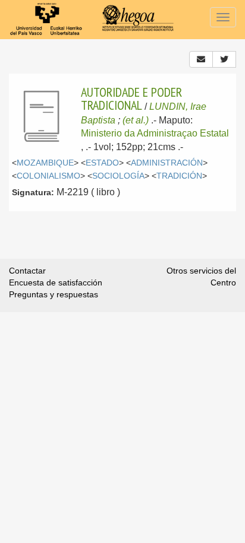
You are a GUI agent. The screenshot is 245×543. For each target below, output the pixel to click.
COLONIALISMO (48, 176)
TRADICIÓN (179, 176)
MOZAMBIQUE (45, 162)
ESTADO (102, 162)
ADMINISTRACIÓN (167, 162)
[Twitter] (224, 59)
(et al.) (135, 120)
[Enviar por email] (201, 59)
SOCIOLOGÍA (118, 176)
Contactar (27, 270)
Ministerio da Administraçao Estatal (155, 133)
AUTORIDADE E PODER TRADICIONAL (131, 98)
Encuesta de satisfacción (55, 282)
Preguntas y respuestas (53, 294)
